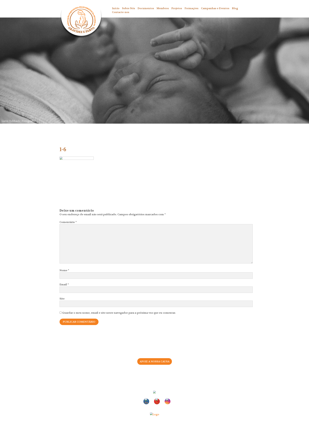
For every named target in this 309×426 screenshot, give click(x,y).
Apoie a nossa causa (154, 361)
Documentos (146, 8)
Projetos (176, 8)
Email (64, 284)
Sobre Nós (128, 8)
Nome (64, 270)
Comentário (68, 222)
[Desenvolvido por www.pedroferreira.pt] (154, 414)
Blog (235, 8)
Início (115, 8)
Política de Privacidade (173, 375)
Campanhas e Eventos (215, 8)
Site (62, 298)
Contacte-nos (120, 12)
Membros (163, 8)
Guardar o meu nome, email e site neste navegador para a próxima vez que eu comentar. (119, 312)
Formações (191, 8)
